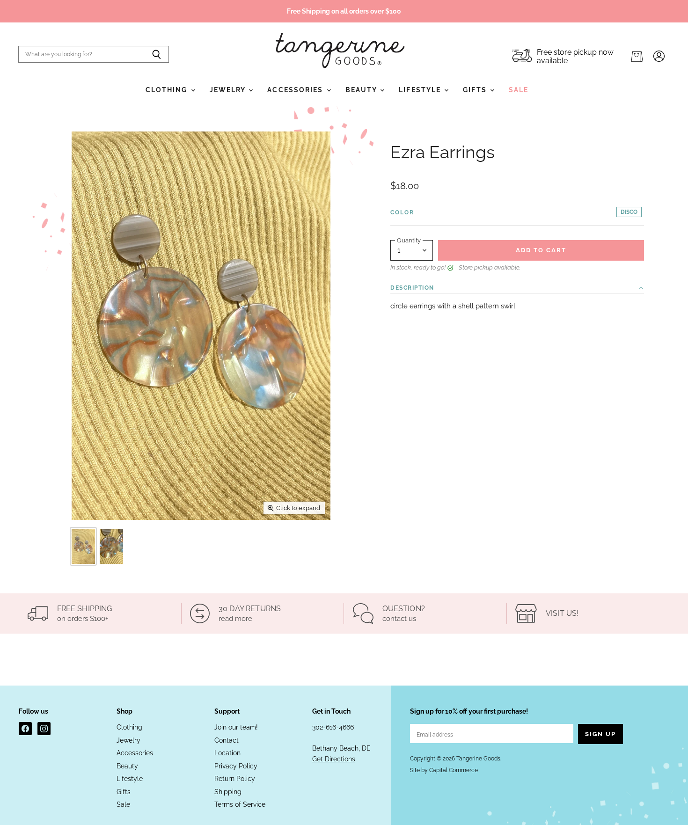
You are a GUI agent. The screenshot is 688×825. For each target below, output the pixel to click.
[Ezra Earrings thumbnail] (83, 546)
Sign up (600, 733)
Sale (518, 90)
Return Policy (234, 778)
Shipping (228, 792)
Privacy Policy (235, 766)
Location (227, 753)
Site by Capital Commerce (444, 770)
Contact (226, 740)
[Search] (156, 54)
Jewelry (229, 90)
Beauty (362, 90)
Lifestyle (421, 90)
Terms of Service (239, 804)
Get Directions (333, 759)
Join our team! (236, 727)
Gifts (476, 90)
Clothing (168, 90)
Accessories (296, 90)
